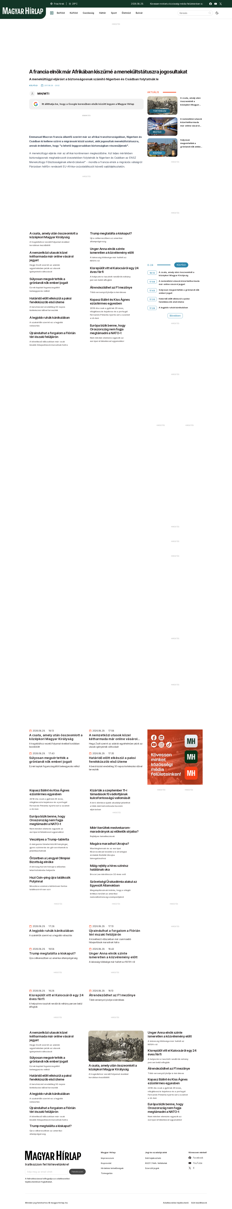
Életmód (126, 13)
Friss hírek (59, 3)
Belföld (61, 13)
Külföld (74, 13)
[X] (220, 4)
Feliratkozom (77, 1171)
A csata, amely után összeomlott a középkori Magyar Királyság (190, 103)
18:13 (152, 273)
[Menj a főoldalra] (23, 10)
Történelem (159, 111)
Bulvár (139, 13)
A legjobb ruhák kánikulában (173, 307)
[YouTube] (215, 4)
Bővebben (175, 315)
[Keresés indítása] (209, 13)
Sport (114, 13)
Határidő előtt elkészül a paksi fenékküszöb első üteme (174, 300)
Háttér (102, 13)
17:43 (152, 290)
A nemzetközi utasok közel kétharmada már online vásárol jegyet (191, 124)
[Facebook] (210, 4)
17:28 (152, 308)
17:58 (152, 281)
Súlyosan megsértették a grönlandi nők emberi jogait (191, 145)
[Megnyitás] (51, 12)
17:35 (152, 299)
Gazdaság (88, 13)
